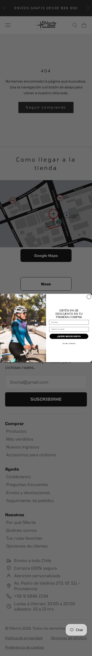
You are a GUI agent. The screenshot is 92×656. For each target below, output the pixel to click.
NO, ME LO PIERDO (69, 343)
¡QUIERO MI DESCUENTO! (69, 336)
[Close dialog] (89, 297)
